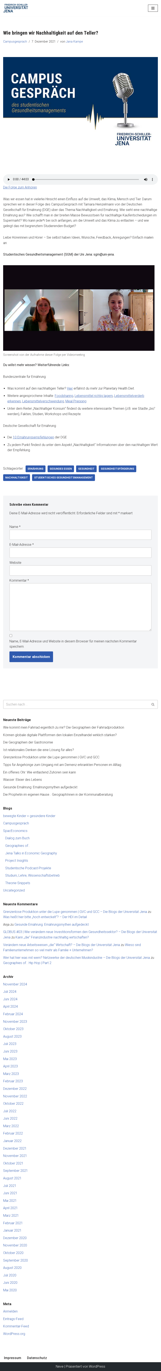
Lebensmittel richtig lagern (94, 396)
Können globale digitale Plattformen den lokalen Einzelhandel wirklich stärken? (60, 735)
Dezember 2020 (15, 1238)
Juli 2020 (9, 1275)
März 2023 (11, 1074)
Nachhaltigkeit (16, 477)
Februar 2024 (13, 1014)
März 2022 (11, 1126)
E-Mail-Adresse (21, 545)
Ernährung (35, 468)
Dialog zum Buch (17, 838)
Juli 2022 (9, 1111)
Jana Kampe (74, 41)
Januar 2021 (12, 1230)
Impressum (12, 1358)
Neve (60, 1366)
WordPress (97, 1366)
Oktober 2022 (13, 1104)
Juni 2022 (10, 1118)
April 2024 (10, 1006)
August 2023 (12, 1036)
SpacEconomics (15, 831)
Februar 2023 (13, 1081)
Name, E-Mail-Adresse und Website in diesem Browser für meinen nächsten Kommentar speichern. (73, 644)
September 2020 (15, 1260)
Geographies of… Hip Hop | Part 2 (27, 963)
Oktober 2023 (13, 1029)
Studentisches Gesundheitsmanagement (63, 477)
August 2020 (12, 1268)
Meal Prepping (75, 401)
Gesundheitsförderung (117, 468)
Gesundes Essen (61, 468)
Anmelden (10, 1311)
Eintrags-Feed (13, 1319)
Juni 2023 (10, 1051)
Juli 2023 (9, 1044)
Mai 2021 (10, 1201)
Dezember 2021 (15, 1148)
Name (15, 527)
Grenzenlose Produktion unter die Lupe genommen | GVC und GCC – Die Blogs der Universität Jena (75, 912)
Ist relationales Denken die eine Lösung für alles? (38, 750)
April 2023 (10, 1066)
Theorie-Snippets (17, 883)
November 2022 (15, 1096)
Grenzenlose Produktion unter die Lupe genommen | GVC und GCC (51, 757)
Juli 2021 (9, 1186)
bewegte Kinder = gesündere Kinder (29, 816)
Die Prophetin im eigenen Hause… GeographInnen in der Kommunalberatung (58, 795)
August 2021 (12, 1178)
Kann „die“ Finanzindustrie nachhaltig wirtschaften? (52, 937)
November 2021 (15, 1156)
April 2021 (10, 1208)
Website (15, 563)
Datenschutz (37, 1358)
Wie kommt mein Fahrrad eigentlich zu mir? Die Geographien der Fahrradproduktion (63, 727)
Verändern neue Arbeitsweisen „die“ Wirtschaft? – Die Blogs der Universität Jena (61, 945)
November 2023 (15, 1022)
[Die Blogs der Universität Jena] (15, 8)
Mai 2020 (10, 1290)
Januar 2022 (12, 1141)
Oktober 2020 (13, 1253)
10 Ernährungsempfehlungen (33, 437)
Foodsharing (64, 396)
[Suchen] (153, 704)
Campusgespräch (15, 41)
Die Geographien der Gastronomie (28, 742)
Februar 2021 (13, 1223)
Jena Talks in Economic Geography (31, 853)
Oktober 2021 (13, 1163)
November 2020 (15, 1245)
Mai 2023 (10, 1059)
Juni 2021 (10, 1193)
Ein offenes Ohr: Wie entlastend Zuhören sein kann (39, 772)
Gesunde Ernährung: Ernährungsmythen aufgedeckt (40, 787)
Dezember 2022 (15, 1089)
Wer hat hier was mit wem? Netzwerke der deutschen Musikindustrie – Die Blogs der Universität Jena (76, 958)
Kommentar (19, 580)
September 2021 (15, 1171)
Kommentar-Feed (16, 1326)
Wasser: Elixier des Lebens (22, 780)
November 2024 (15, 984)
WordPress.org (14, 1334)
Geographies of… (17, 846)
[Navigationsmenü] (153, 8)
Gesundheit (86, 468)
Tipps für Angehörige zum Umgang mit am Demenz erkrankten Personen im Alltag (62, 765)
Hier (70, 388)
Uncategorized (14, 890)
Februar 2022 (13, 1133)
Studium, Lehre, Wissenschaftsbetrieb (32, 875)
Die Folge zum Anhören (20, 187)
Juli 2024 (9, 992)
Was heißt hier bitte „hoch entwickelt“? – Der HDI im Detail (45, 917)
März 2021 (11, 1216)
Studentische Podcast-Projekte (28, 868)
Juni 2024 (10, 999)
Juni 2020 (10, 1283)
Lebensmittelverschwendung (43, 401)
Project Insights (16, 861)
